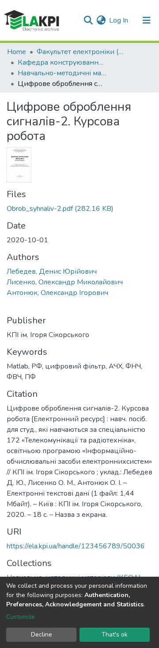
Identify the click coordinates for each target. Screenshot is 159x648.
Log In (119, 20)
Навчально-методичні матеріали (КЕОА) (62, 73)
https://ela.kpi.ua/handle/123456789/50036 (76, 546)
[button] (100, 20)
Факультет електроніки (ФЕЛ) (81, 52)
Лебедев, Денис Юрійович (52, 271)
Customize (20, 617)
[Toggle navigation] (146, 20)
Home (16, 52)
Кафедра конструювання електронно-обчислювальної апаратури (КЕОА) (62, 62)
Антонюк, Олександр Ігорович (57, 293)
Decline (41, 634)
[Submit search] (88, 20)
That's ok (115, 634)
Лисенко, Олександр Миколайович (65, 282)
